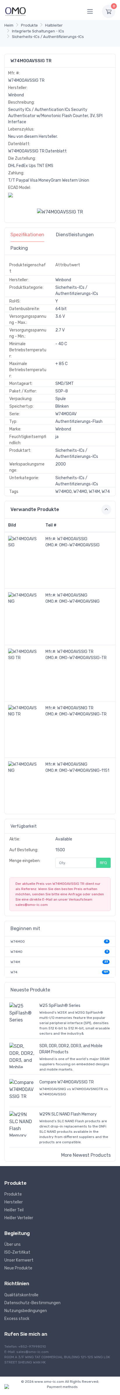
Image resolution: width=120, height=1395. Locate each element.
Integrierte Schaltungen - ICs (38, 31)
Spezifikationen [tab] (27, 234)
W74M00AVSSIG (72, 538)
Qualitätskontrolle (21, 1294)
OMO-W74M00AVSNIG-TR (83, 714)
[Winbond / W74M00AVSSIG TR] (60, 211)
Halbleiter (54, 25)
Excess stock (16, 1318)
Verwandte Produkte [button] (34, 509)
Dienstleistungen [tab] (75, 234)
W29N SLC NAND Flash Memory (68, 1114)
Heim (8, 25)
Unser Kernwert (18, 1260)
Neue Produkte (18, 1268)
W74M (15, 962)
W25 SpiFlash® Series (59, 1005)
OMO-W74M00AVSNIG (79, 601)
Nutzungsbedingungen (25, 1310)
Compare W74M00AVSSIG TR (66, 1082)
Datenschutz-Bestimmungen (32, 1302)
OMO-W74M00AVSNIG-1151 (84, 770)
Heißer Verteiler (18, 1217)
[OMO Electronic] (15, 11)
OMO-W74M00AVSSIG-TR (83, 657)
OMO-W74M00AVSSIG (79, 545)
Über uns (12, 1244)
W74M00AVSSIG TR (75, 651)
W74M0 (16, 952)
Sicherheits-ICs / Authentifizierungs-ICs (48, 36)
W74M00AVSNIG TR (75, 708)
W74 (13, 972)
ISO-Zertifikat (17, 1252)
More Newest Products (86, 1155)
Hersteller (13, 1202)
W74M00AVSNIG (72, 595)
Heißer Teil (14, 1210)
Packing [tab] (19, 248)
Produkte (29, 25)
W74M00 (17, 941)
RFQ (103, 863)
